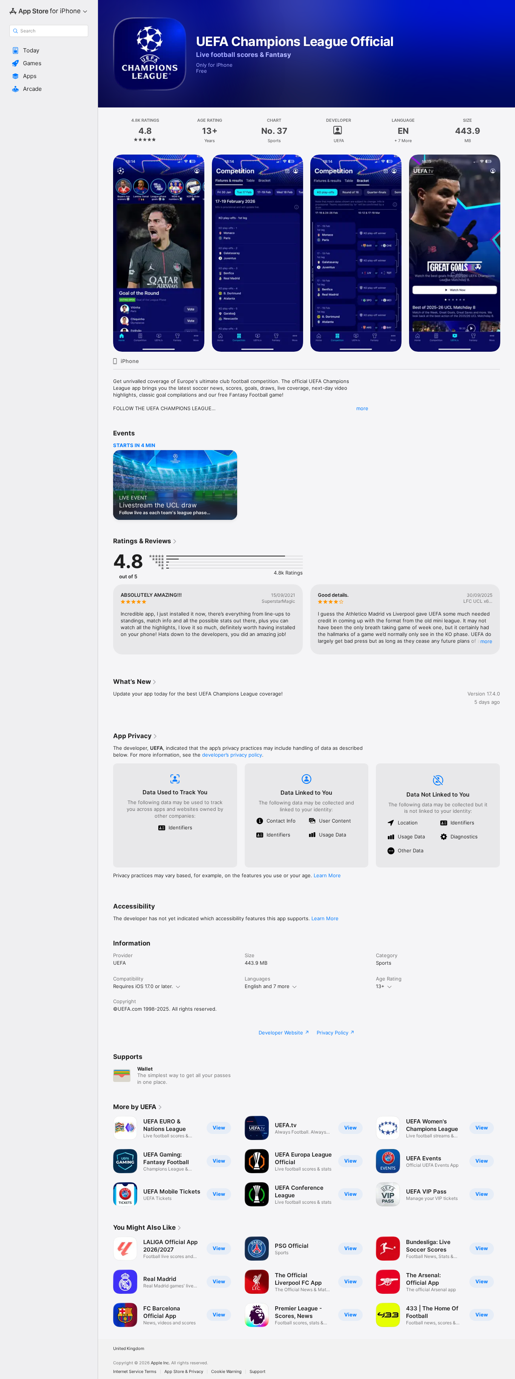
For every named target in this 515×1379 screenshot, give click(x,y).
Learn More (327, 875)
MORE (486, 641)
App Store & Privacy (183, 1372)
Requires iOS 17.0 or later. (143, 986)
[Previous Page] (105, 253)
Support (257, 1372)
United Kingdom (128, 1349)
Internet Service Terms (134, 1372)
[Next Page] (507, 253)
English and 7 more (267, 986)
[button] (49, 50)
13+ (380, 986)
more (362, 408)
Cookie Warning (226, 1372)
